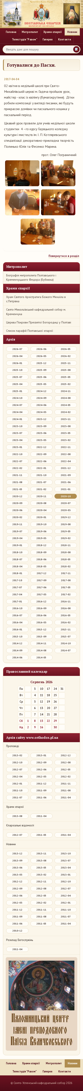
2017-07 (17, 587)
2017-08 (66, 580)
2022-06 (41, 461)
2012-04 (17, 776)
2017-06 (41, 587)
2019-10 (41, 524)
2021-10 (41, 475)
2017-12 (41, 573)
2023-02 (66, 440)
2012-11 (41, 881)
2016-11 (66, 601)
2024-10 (17, 398)
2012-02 (66, 776)
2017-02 (66, 594)
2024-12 (41, 391)
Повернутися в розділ (64, 256)
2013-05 (41, 867)
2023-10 (17, 426)
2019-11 (17, 524)
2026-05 (66, 349)
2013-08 (17, 816)
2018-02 (66, 566)
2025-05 (66, 377)
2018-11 (66, 545)
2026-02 (66, 356)
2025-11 (66, 363)
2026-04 (17, 356)
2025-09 (41, 370)
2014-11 (41, 643)
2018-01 (17, 573)
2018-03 (41, 566)
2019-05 (66, 531)
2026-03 (41, 356)
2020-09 (17, 503)
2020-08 (41, 503)
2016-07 (17, 615)
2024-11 (66, 391)
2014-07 (66, 650)
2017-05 (66, 587)
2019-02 (66, 538)
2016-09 (41, 608)
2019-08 (66, 524)
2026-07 (17, 349)
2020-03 (66, 510)
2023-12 (41, 419)
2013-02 (17, 755)
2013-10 (66, 853)
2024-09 (41, 398)
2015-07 (66, 636)
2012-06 (41, 769)
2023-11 (66, 419)
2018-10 (17, 552)
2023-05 (66, 433)
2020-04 (41, 510)
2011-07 (17, 797)
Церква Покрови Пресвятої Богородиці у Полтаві (38, 322)
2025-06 (41, 377)
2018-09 (41, 552)
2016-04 (17, 622)
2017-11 (66, 573)
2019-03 (41, 538)
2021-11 (17, 475)
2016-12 (41, 601)
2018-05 (66, 559)
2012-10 (17, 762)
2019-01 (17, 545)
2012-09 (41, 762)
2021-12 (66, 468)
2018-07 (17, 559)
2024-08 (66, 398)
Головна (11, 32)
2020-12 (17, 496)
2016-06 (41, 615)
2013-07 (66, 860)
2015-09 (41, 636)
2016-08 (66, 608)
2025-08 (66, 370)
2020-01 (41, 517)
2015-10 (17, 636)
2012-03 (41, 776)
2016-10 (17, 608)
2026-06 (41, 349)
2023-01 (17, 447)
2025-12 (41, 363)
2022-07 (17, 461)
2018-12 (41, 545)
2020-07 (66, 503)
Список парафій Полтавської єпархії (29, 331)
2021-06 (66, 482)
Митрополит (30, 32)
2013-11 (41, 853)
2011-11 (66, 783)
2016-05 (66, 615)
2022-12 (41, 447)
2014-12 (17, 643)
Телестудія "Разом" (24, 39)
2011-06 (41, 797)
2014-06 (17, 657)
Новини (72, 32)
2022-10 (17, 454)
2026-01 (17, 363)
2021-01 (66, 489)
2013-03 (17, 874)
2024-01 (17, 419)
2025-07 (17, 377)
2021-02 (41, 489)
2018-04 (17, 566)
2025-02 (66, 384)
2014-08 (41, 650)
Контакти (64, 39)
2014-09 (17, 650)
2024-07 (17, 405)
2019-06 (41, 531)
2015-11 (66, 629)
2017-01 (17, 601)
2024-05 (66, 405)
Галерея (48, 39)
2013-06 (17, 867)
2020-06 (17, 510)
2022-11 (66, 447)
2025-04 (17, 384)
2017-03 (41, 594)
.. (6, 1083)
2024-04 (17, 412)
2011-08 (66, 790)
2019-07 (17, 531)
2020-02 (17, 517)
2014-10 (66, 643)
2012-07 (17, 769)
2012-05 (66, 769)
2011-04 (66, 797)
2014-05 (41, 657)
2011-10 (17, 790)
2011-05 (41, 834)
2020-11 (41, 496)
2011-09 (41, 790)
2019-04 (17, 538)
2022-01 (41, 468)
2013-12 (17, 853)
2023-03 (41, 440)
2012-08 (66, 762)
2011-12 (41, 783)
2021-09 (66, 475)
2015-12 (41, 629)
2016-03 (41, 622)
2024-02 (66, 412)
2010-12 (17, 930)
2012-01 (17, 783)
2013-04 (66, 867)
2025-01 (17, 391)
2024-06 (41, 405)
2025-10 (17, 370)
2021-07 (41, 482)
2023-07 (17, 433)
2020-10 (66, 496)
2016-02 (66, 622)
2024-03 (41, 412)
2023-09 (41, 426)
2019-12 (66, 517)
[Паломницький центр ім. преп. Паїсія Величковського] (41, 1005)
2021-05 (17, 489)
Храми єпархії (52, 32)
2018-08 (66, 552)
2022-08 (66, 454)
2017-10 (17, 580)
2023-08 (66, 426)
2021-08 (17, 482)
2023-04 (17, 440)
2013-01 (41, 755)
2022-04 (66, 461)
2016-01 (17, 629)
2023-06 (41, 433)
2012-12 (66, 755)
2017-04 (17, 594)
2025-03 (41, 384)
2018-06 (41, 559)
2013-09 (17, 860)
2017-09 (41, 580)
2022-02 (17, 468)
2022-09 (41, 454)
